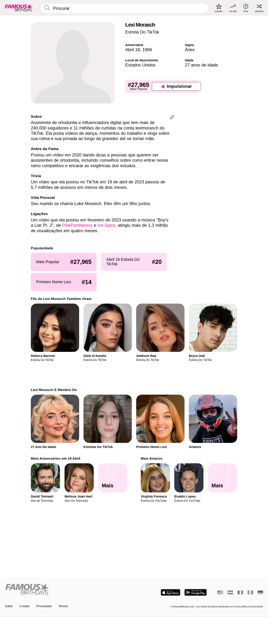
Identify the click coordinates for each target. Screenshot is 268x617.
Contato (24, 606)
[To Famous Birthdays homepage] (18, 8)
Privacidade (44, 606)
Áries (190, 49)
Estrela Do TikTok (142, 32)
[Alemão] (260, 592)
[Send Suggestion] (172, 117)
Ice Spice (106, 225)
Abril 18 (132, 49)
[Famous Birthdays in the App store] (171, 592)
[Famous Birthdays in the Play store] (196, 592)
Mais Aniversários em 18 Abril (55, 458)
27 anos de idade (201, 64)
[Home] (68, 589)
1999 (147, 49)
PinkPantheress (77, 225)
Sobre (9, 606)
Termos (63, 606)
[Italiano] (250, 592)
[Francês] (240, 592)
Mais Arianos (151, 458)
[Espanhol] (230, 592)
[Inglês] (220, 592)
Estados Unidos (140, 64)
